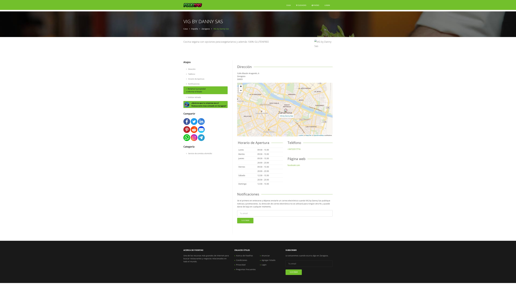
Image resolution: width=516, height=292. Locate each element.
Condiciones (241, 260)
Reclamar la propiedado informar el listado (196, 90)
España (194, 28)
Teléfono (191, 74)
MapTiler (308, 135)
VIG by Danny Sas (286, 116)
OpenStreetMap (318, 135)
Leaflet (301, 135)
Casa (288, 5)
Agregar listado (268, 260)
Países (316, 5)
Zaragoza (206, 28)
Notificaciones (194, 84)
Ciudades (301, 5)
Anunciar (266, 255)
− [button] (241, 90)
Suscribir (245, 220)
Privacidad (241, 264)
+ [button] (241, 86)
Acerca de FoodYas (244, 255)
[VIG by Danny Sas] (285, 110)
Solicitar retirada (194, 97)
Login (327, 5)
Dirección (192, 69)
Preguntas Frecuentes (246, 269)
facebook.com (294, 165)
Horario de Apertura (196, 79)
